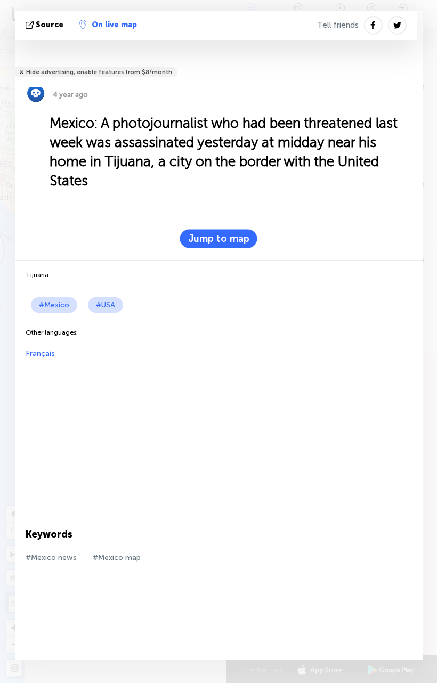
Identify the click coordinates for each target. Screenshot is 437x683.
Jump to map (218, 239)
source (49, 24)
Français (40, 353)
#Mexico (54, 305)
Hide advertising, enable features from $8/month (99, 72)
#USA (105, 305)
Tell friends (338, 25)
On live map (114, 24)
